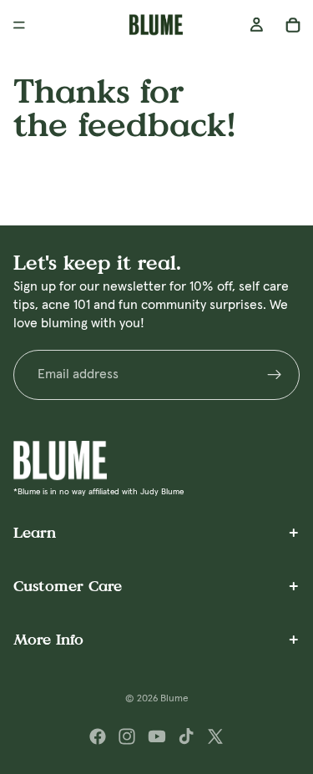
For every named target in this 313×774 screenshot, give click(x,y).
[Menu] (19, 25)
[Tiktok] (186, 736)
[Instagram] (127, 736)
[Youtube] (157, 736)
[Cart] (293, 25)
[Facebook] (98, 736)
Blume (174, 699)
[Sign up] (274, 374)
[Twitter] (215, 736)
